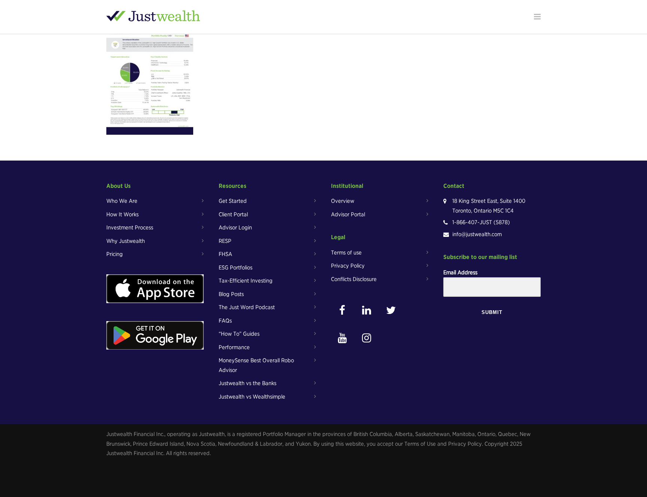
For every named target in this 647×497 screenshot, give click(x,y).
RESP (225, 241)
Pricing (114, 254)
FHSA (225, 254)
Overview (342, 201)
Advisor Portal (348, 214)
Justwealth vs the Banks (247, 383)
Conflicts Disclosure (354, 279)
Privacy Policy (348, 265)
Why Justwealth (125, 241)
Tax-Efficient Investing (246, 280)
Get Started (233, 201)
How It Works (122, 214)
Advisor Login (235, 227)
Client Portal (233, 214)
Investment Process (129, 227)
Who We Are (121, 201)
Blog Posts (231, 294)
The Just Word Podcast (247, 307)
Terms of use (346, 252)
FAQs (225, 320)
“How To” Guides (239, 333)
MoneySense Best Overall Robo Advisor (256, 365)
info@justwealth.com (477, 234)
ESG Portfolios (235, 267)
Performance (234, 347)
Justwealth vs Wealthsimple (252, 396)
